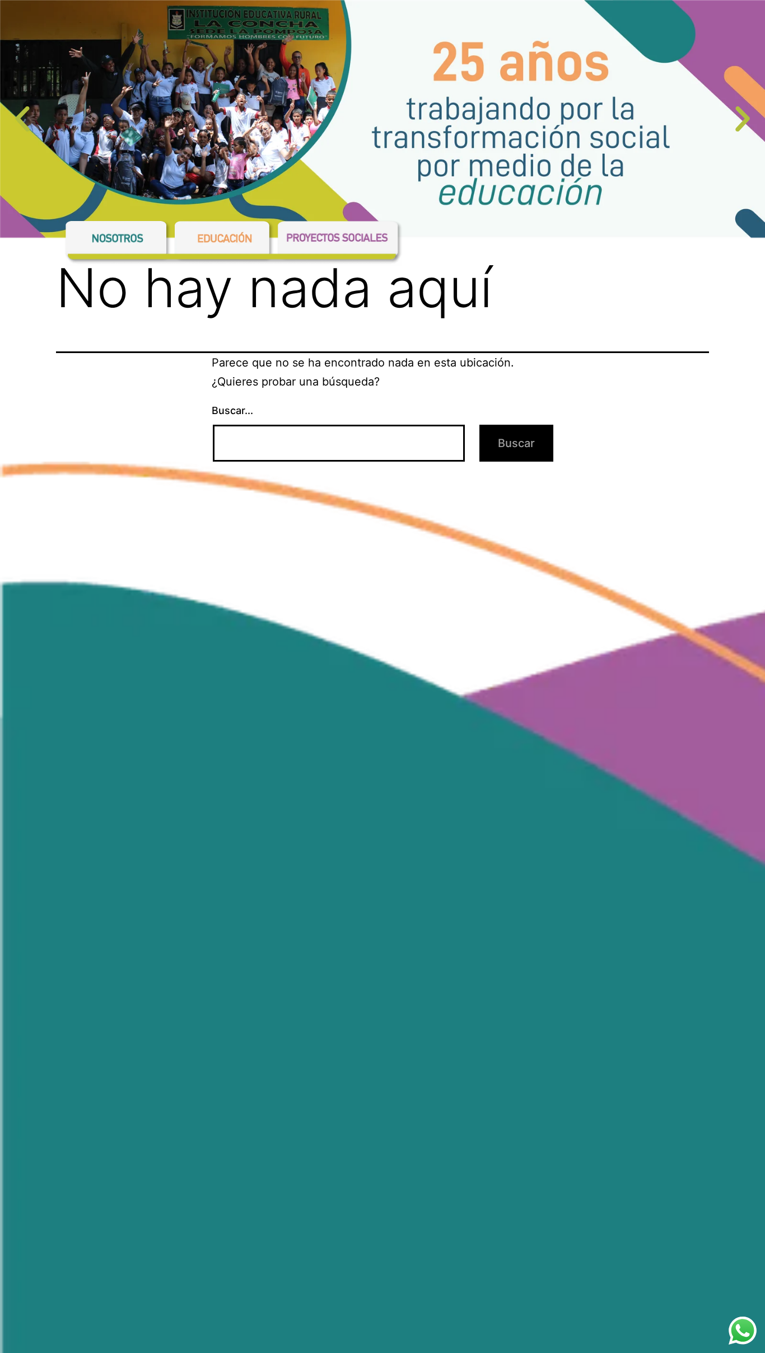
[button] (22, 119)
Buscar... (232, 410)
